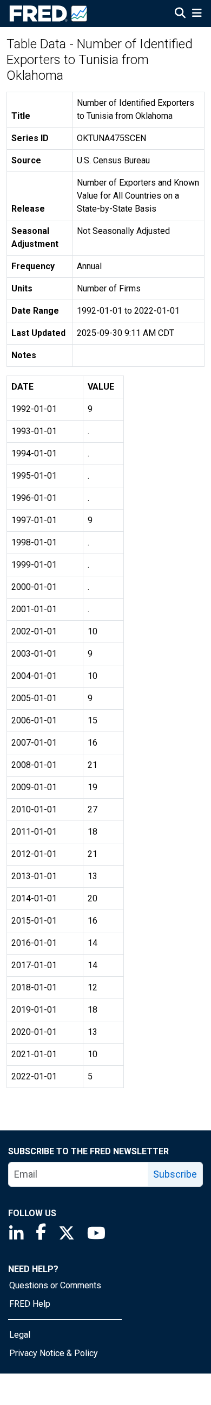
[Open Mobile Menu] (197, 14)
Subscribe (175, 1174)
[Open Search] (180, 14)
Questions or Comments (55, 1285)
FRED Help (29, 1304)
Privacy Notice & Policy (53, 1353)
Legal (19, 1335)
